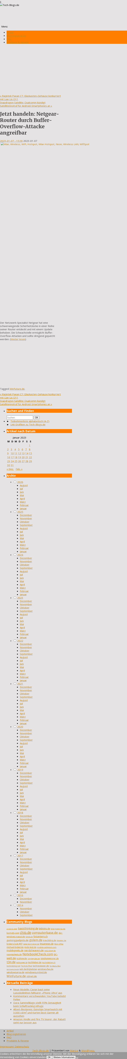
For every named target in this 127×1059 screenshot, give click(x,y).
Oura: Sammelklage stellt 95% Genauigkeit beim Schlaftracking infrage (37, 1004)
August (24, 485)
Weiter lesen (18, 339)
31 (12, 465)
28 (26, 461)
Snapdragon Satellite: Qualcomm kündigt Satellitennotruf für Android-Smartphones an (26, 104)
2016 (20, 895)
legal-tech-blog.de (31, 944)
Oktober (24, 521)
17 (12, 457)
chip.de (25, 932)
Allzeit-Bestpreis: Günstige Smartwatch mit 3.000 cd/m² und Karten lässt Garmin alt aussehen (37, 1013)
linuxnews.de (47, 943)
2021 (20, 683)
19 (19, 457)
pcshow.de (22, 958)
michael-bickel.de (15, 947)
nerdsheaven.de (34, 950)
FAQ (9, 38)
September (26, 525)
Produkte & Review (18, 42)
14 (26, 453)
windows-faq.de (45, 969)
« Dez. (10, 469)
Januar (23, 508)
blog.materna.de (58, 929)
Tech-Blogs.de (40, 1050)
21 (26, 457)
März (23, 501)
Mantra (74, 1050)
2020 (20, 726)
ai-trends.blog (12, 929)
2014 (20, 905)
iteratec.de (61, 940)
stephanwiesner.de (50, 958)
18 (15, 457)
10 (12, 453)
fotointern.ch (40, 936)
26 (19, 461)
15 (30, 453)
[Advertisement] (63, 69)
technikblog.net (13, 966)
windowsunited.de (36, 972)
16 (8, 457)
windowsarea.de (15, 972)
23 (8, 461)
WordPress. (88, 1050)
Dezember (26, 515)
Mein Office (58, 944)
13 (23, 453)
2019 (20, 769)
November (26, 518)
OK (37, 417)
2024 (20, 554)
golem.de (35, 940)
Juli (21, 488)
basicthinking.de (28, 928)
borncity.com (13, 932)
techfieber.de (35, 962)
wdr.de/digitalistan (28, 969)
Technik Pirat (26, 966)
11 (15, 453)
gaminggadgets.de (18, 940)
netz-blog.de (50, 950)
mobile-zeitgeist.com (46, 947)
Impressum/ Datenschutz (14, 1046)
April (22, 498)
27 (23, 461)
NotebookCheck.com (37, 954)
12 (19, 453)
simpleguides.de (34, 959)
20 (23, 457)
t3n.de (11, 962)
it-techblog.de (49, 940)
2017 (20, 855)
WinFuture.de (17, 388)
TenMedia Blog (55, 966)
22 (30, 457)
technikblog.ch (48, 962)
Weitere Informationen (63, 1057)
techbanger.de (21, 962)
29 (30, 461)
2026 (20, 482)
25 (15, 461)
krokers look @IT (14, 943)
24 (12, 461)
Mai (22, 495)
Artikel (10, 32)
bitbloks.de (44, 928)
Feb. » (19, 469)
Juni (22, 492)
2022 (20, 640)
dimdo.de (29, 937)
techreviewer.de (41, 965)
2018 (20, 812)
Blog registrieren (16, 35)
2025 (20, 511)
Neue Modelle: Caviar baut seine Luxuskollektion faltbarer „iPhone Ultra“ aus (37, 991)
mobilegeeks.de (15, 950)
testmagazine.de (13, 969)
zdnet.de (31, 976)
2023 (20, 597)
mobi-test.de (30, 947)
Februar (24, 505)
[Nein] (77, 1058)
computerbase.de (45, 932)
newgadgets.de (14, 954)
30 (8, 465)
